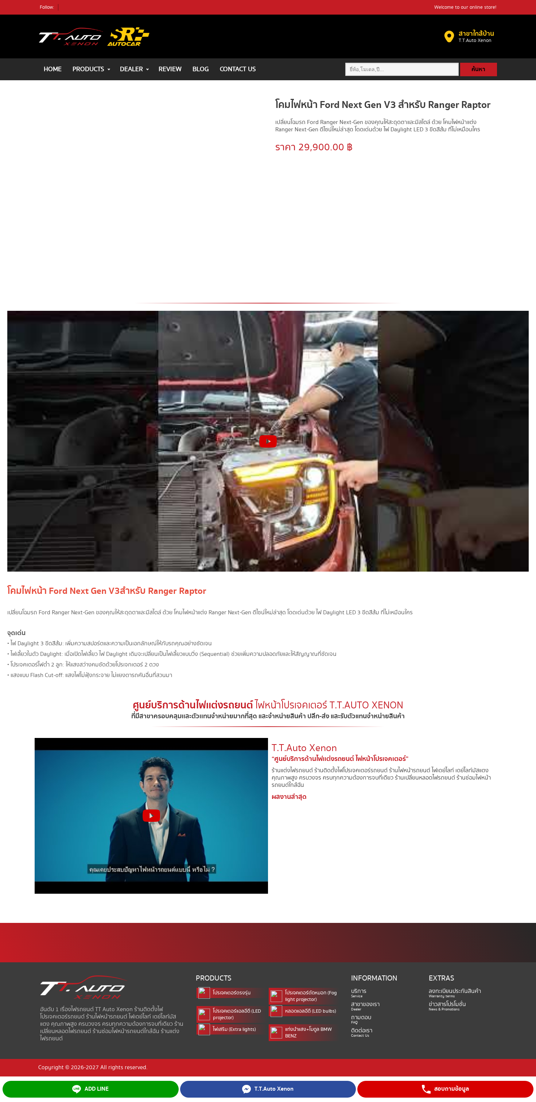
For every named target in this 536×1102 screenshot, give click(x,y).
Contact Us (360, 1035)
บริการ (358, 991)
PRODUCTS (88, 69)
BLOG (201, 69)
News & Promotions (444, 1009)
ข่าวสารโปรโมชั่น (447, 1004)
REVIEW (170, 69)
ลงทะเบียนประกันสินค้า (455, 991)
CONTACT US (238, 69)
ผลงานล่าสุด (289, 797)
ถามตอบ (361, 1017)
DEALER (131, 69)
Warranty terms (442, 996)
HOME (53, 69)
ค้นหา (478, 69)
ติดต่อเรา (361, 1030)
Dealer (356, 1009)
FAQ (354, 1022)
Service (356, 996)
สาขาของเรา (365, 1004)
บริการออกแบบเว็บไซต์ (42, 970)
